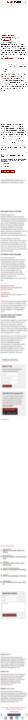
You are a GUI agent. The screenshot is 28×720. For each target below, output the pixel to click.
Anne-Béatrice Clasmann (10, 58)
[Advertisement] (14, 19)
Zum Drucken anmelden (22, 66)
